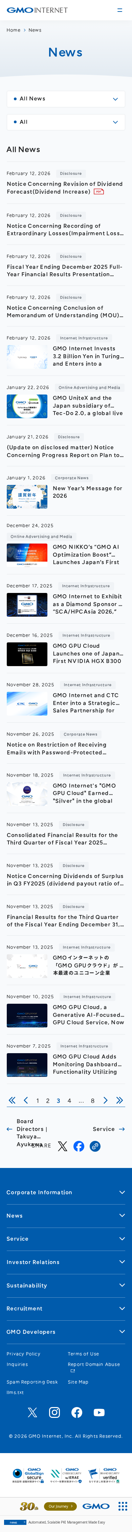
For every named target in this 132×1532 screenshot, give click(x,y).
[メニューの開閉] (119, 10)
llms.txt (15, 1392)
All (24, 122)
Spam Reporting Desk (32, 1382)
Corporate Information (39, 1192)
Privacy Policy (24, 1354)
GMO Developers (31, 1332)
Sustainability (27, 1286)
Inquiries (17, 1364)
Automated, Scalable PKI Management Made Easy (57, 1522)
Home (14, 30)
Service (18, 1239)
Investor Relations (33, 1262)
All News (33, 99)
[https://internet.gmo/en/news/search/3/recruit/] (95, 1146)
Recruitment (25, 1309)
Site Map (78, 1382)
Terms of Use (83, 1354)
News (35, 30)
